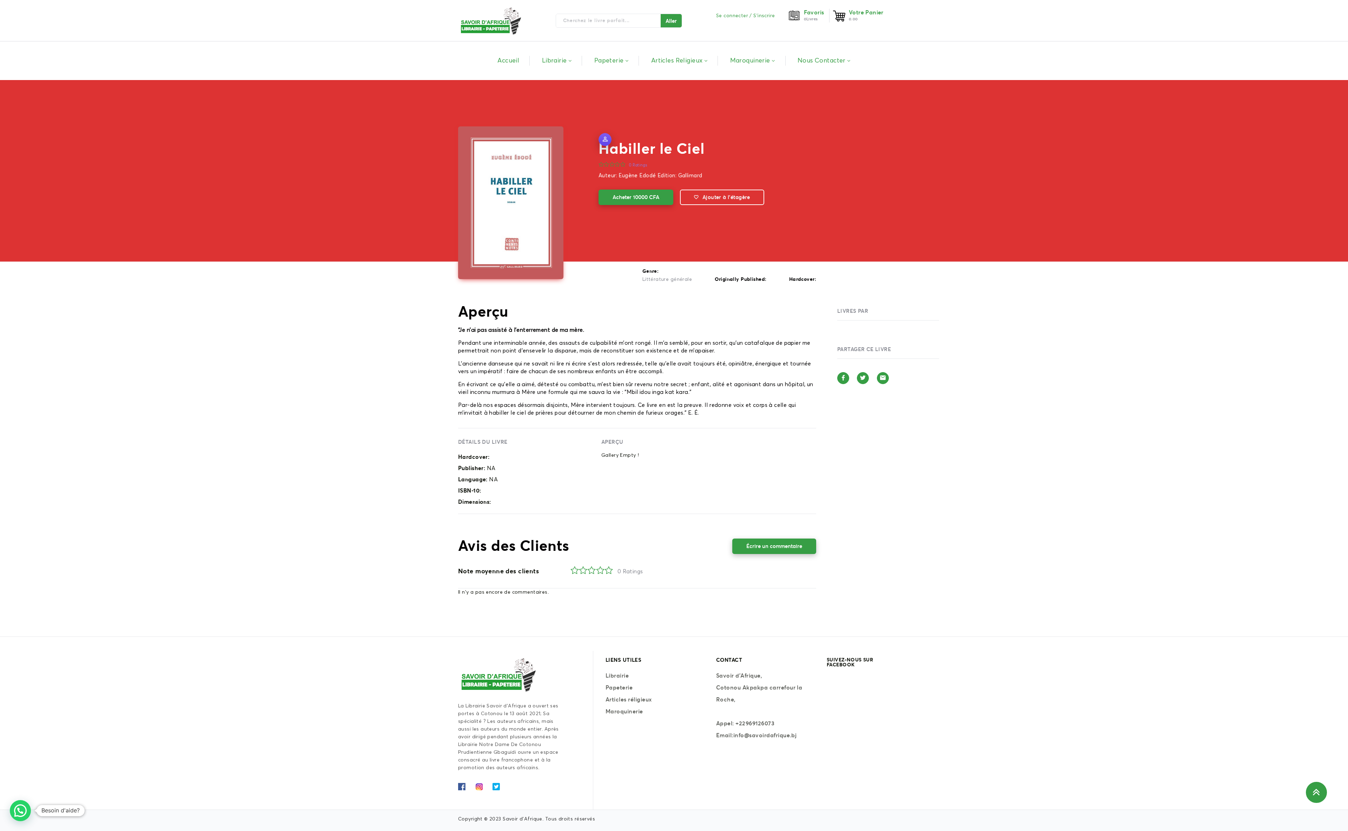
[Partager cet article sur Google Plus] (883, 378)
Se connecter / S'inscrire (745, 15)
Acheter (636, 197)
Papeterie (619, 687)
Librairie (617, 675)
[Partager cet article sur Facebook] (843, 378)
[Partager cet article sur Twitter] (863, 378)
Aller (671, 21)
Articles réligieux (629, 699)
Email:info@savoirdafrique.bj (756, 735)
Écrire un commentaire (774, 546)
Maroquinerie (624, 711)
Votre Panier (866, 12)
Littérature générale (667, 279)
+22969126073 (754, 723)
